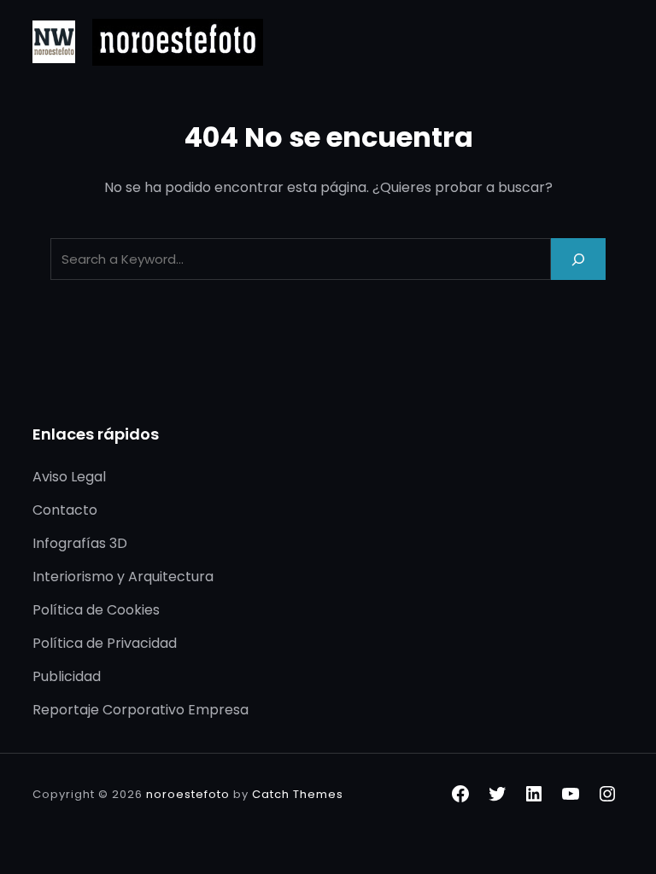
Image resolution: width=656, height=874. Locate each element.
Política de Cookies (96, 610)
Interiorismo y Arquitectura (123, 576)
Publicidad (66, 676)
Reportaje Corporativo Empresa (140, 710)
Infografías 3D (79, 543)
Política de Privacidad (104, 643)
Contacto (64, 510)
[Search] (578, 259)
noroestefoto (188, 794)
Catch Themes (297, 794)
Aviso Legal (69, 477)
